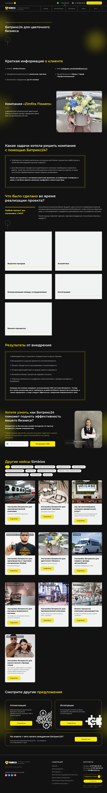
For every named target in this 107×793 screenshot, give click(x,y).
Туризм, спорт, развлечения (69, 471)
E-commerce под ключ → (60, 783)
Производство (78, 467)
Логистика (31, 471)
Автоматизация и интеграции (10, 10)
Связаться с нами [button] (91, 776)
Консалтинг (35, 475)
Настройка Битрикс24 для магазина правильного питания (20, 611)
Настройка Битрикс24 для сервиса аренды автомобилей (86, 561)
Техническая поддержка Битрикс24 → (65, 775)
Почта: (91, 770)
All (7, 467)
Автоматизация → (58, 769)
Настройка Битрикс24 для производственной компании (20, 509)
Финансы (47, 475)
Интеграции (71, 8)
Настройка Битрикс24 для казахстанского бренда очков (20, 663)
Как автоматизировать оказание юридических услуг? (85, 509)
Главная (46, 8)
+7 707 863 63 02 (64, 4)
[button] (99, 776)
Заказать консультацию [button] (94, 3)
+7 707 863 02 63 (80, 3)
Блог (95, 8)
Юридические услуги (47, 471)
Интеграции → (57, 772)
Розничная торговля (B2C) (22, 467)
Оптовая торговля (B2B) (45, 467)
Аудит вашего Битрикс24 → (61, 777)
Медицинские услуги (15, 471)
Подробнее (21, 723)
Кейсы (84, 8)
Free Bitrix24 (9, 3)
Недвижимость (63, 467)
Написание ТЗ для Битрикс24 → (63, 780)
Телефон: (92, 766)
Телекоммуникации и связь (17, 475)
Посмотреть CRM (43, 444)
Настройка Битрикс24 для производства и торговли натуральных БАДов (20, 561)
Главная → (55, 766)
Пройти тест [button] (86, 739)
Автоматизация (58, 8)
